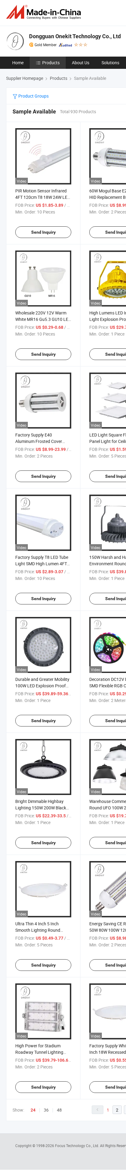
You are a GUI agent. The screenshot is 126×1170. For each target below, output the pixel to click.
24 (33, 1110)
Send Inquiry (43, 232)
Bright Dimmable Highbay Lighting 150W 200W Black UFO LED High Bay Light (40, 807)
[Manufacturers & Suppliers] (44, 12)
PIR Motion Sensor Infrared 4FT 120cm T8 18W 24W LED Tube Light (42, 197)
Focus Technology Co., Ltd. (77, 1145)
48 (59, 1110)
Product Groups (33, 96)
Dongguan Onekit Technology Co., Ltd (75, 36)
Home (18, 62)
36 (46, 1110)
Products (51, 62)
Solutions (110, 62)
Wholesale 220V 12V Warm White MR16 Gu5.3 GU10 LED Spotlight (43, 319)
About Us (80, 62)
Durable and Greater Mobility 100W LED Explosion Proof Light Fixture (42, 685)
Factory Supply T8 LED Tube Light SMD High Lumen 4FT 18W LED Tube (41, 563)
